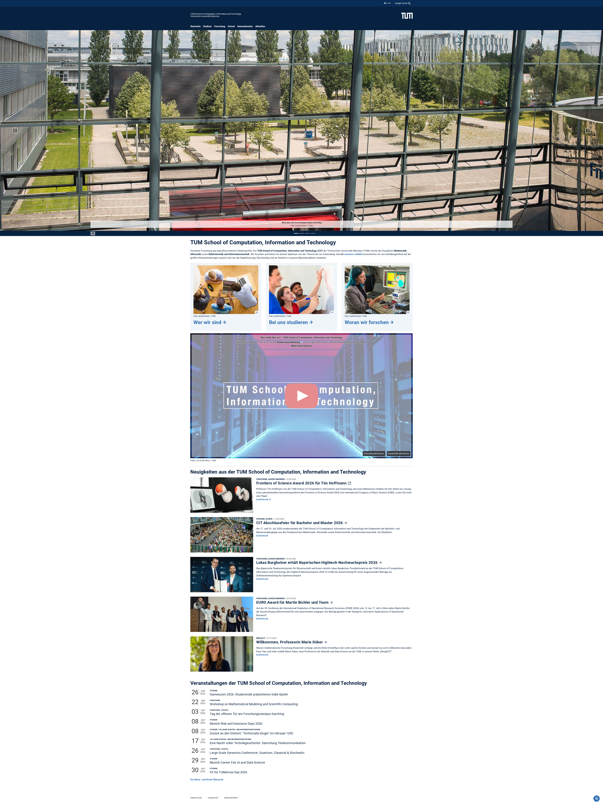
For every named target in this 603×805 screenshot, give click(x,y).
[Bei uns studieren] (301, 289)
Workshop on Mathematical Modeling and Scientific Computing (254, 704)
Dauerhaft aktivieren (398, 453)
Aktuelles (260, 26)
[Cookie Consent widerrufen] (596, 798)
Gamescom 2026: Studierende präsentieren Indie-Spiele (249, 694)
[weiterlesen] (262, 499)
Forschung (219, 26)
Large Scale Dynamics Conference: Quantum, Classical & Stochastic (257, 752)
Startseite (195, 26)
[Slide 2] (301, 233)
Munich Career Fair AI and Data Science (237, 762)
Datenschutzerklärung (288, 342)
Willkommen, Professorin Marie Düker (290, 642)
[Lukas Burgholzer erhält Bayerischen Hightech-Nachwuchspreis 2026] (221, 575)
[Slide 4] (313, 233)
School (231, 26)
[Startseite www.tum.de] (407, 15)
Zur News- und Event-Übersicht (206, 779)
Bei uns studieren (288, 322)
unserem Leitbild (353, 254)
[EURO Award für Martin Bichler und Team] (221, 615)
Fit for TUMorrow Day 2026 (228, 772)
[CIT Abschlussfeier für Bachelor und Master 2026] (221, 535)
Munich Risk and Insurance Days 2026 (236, 723)
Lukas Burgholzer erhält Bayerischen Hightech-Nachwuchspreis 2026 (317, 562)
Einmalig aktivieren (374, 453)
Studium (207, 26)
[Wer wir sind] (225, 289)
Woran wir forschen (367, 322)
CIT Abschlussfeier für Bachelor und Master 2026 (300, 523)
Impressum (213, 798)
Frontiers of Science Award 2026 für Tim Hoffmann (302, 483)
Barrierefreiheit (231, 798)
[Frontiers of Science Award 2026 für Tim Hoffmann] (221, 495)
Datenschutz (196, 798)
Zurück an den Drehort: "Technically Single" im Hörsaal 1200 (251, 733)
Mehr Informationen (301, 345)
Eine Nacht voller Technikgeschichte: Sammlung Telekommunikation (258, 743)
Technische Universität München (204, 16)
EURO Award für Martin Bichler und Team (293, 602)
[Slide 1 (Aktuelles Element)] (296, 233)
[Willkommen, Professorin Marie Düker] (221, 654)
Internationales (245, 26)
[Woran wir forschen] (377, 289)
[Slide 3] (307, 233)
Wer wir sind (207, 322)
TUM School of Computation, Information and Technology (215, 14)
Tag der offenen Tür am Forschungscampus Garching (247, 714)
